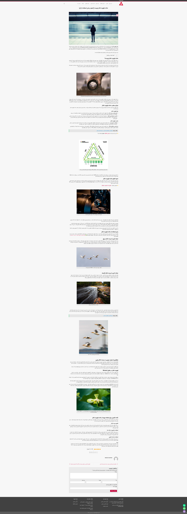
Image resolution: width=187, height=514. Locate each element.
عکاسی (107, 3)
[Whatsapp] (184, 508)
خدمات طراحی (93, 3)
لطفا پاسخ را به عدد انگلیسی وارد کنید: (111, 484)
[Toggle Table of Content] (116, 55)
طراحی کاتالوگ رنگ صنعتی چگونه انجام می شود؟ (86, 509)
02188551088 (121, 0)
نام (116, 480)
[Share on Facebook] (97, 452)
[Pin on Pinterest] (92, 452)
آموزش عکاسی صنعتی (104, 501)
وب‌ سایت (83, 480)
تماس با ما (78, 3)
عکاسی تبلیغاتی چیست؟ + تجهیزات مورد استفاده (86, 506)
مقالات (83, 3)
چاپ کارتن (97, 3)
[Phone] (184, 505)
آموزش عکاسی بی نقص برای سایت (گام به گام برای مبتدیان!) (80, 464)
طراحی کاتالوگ (102, 3)
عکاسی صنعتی (75, 501)
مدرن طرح (110, 3)
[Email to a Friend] (93, 452)
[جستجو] (64, 4)
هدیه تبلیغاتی (87, 3)
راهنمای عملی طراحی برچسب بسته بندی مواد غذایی (108, 464)
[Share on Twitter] (95, 452)
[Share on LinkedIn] (90, 452)
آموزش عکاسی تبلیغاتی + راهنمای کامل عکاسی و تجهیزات (86, 502)
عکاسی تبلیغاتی (105, 506)
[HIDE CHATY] (184, 511)
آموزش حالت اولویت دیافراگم (106, 185)
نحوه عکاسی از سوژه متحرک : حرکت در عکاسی (78, 235)
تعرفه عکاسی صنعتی (104, 504)
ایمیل (100, 480)
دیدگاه (116, 472)
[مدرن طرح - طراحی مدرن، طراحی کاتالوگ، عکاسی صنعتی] (118, 3)
